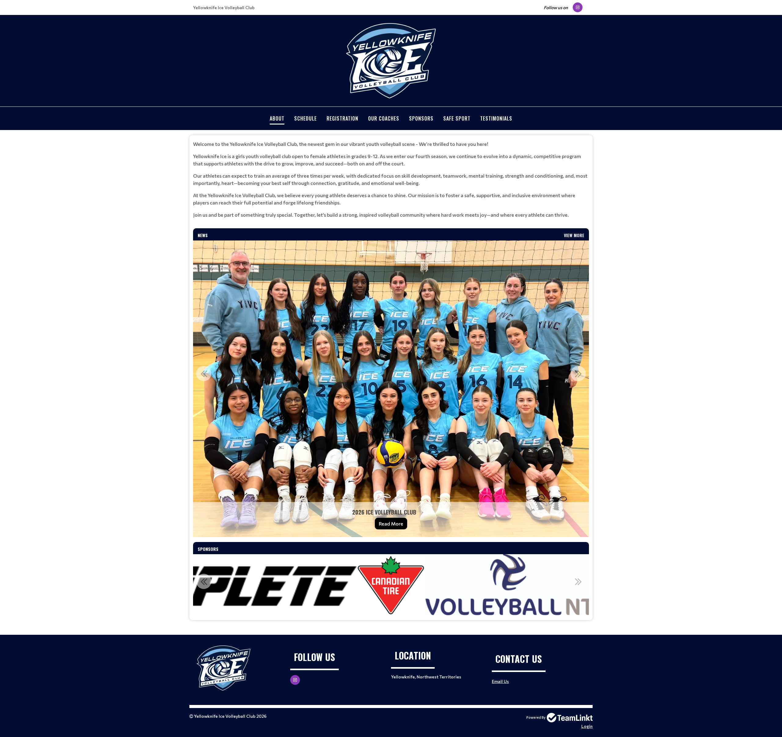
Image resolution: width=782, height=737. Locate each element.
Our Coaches (383, 118)
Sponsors (421, 118)
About (277, 118)
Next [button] (578, 373)
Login (587, 726)
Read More (391, 523)
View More (574, 235)
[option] (391, 388)
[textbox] (391, 179)
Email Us (500, 681)
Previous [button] (203, 373)
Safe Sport (456, 118)
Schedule (305, 118)
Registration (342, 118)
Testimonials (496, 118)
